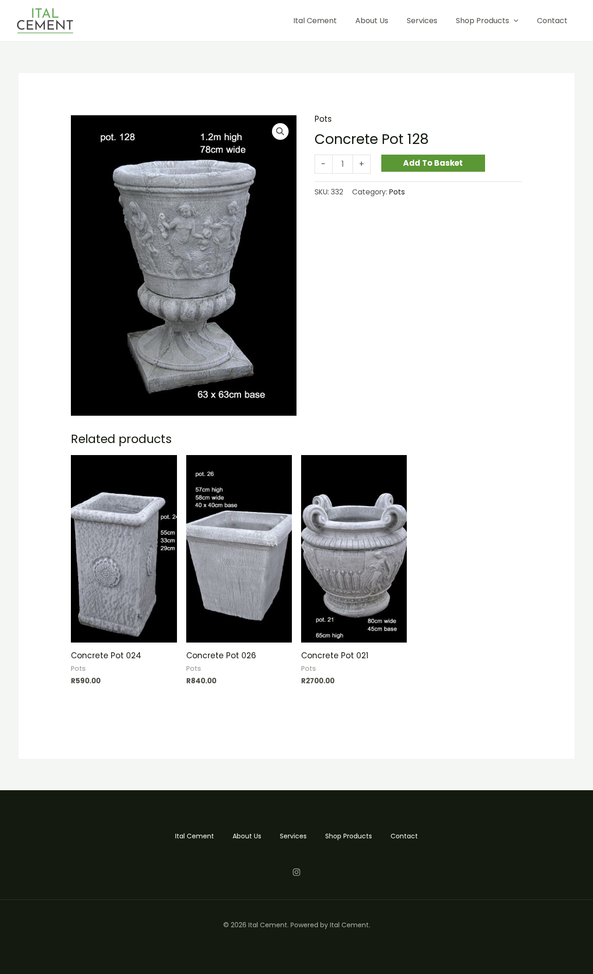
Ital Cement (315, 20)
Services (422, 20)
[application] (513, 20)
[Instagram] (296, 872)
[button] (280, 131)
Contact (552, 20)
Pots (323, 119)
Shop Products (482, 20)
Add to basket (433, 163)
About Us (371, 20)
